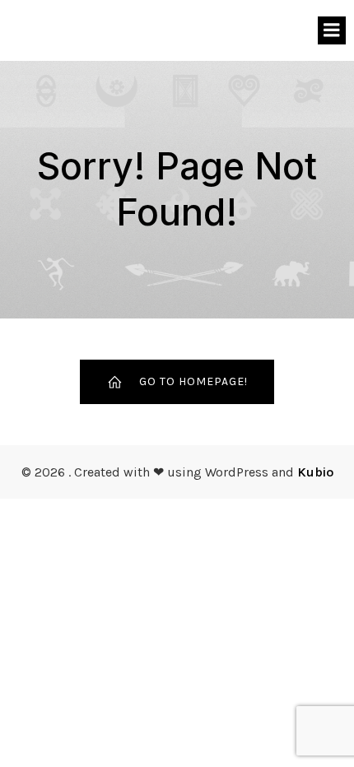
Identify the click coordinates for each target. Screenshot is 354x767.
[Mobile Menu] (332, 30)
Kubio (315, 472)
